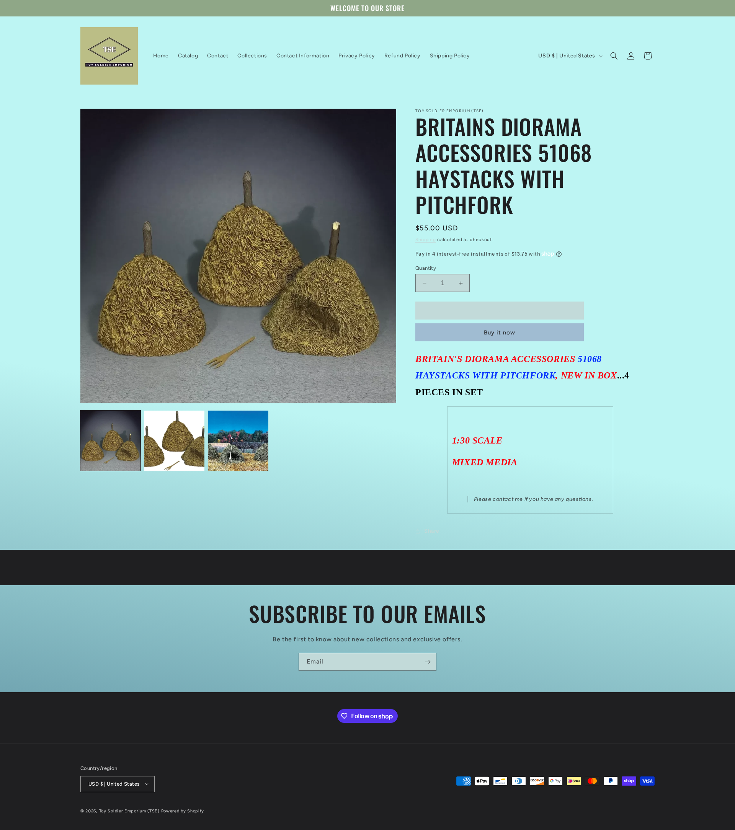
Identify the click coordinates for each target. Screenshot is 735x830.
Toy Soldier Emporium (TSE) (129, 810)
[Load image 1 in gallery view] (110, 441)
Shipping (425, 239)
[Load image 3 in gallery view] (238, 441)
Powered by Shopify (182, 810)
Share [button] (431, 531)
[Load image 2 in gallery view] (174, 441)
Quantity (425, 268)
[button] (614, 55)
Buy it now (499, 332)
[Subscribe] (427, 662)
